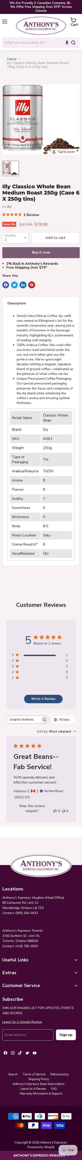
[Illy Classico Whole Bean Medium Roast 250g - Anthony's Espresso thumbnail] (11, 168)
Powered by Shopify (41, 1147)
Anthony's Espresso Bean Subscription (38, 1084)
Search (13, 1074)
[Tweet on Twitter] (14, 284)
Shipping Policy (38, 1079)
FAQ (54, 1089)
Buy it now (41, 252)
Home (12, 59)
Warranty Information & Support (41, 1094)
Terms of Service (34, 1074)
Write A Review (43, 699)
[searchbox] (23, 719)
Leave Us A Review (33, 1089)
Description (17, 303)
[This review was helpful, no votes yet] (55, 811)
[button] (41, 1155)
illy (9, 206)
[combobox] (34, 42)
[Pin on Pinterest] (31, 284)
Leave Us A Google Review (22, 1022)
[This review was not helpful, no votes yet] (63, 811)
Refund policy (59, 1074)
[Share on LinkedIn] (23, 284)
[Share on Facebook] (5, 284)
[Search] (73, 42)
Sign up (65, 1034)
